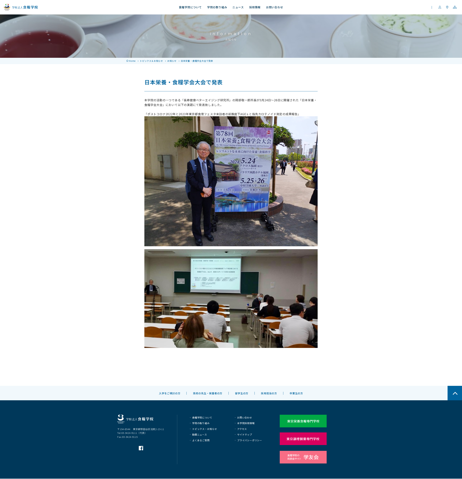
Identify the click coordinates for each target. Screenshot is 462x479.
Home (132, 60)
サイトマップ (244, 434)
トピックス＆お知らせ (151, 60)
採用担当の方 (269, 393)
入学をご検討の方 (169, 393)
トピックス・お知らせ (204, 429)
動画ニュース (199, 434)
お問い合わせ (244, 417)
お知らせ (171, 60)
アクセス (242, 429)
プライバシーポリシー (249, 440)
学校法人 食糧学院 (21, 7)
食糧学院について (202, 417)
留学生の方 (241, 393)
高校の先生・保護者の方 (207, 393)
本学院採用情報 (246, 423)
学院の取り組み (201, 423)
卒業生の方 (296, 393)
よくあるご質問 (201, 440)
